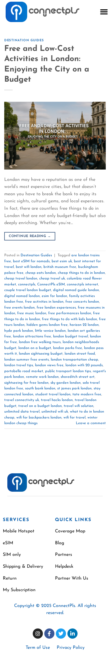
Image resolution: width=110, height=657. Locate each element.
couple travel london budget (27, 290)
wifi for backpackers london (38, 417)
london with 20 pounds (84, 365)
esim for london (54, 296)
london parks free (67, 348)
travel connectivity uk (21, 400)
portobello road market (23, 371)
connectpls (26, 284)
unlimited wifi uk (54, 411)
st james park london (74, 388)
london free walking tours (40, 342)
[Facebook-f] (49, 633)
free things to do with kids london (69, 319)
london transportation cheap (74, 359)
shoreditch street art (77, 377)
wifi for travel (74, 417)
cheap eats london (40, 273)
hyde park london (18, 331)
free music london (31, 313)
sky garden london (65, 383)
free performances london (69, 313)
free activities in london (44, 301)
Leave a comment (91, 423)
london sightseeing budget (41, 353)
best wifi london (28, 267)
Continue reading (30, 236)
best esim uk (62, 261)
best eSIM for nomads (31, 261)
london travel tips (18, 365)
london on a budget (34, 348)
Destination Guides (24, 40)
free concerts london (82, 301)
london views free (49, 365)
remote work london (42, 377)
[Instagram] (38, 633)
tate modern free (86, 394)
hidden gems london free (47, 325)
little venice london (50, 331)
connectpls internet (82, 284)
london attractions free (32, 336)
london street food (80, 353)
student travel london (53, 394)
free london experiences (56, 307)
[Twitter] (61, 633)
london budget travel (70, 336)
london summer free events (26, 359)
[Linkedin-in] (72, 633)
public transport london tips (68, 371)
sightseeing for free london (26, 383)
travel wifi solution (78, 406)
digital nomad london (22, 296)
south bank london (40, 388)
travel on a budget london (40, 406)
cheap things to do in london (81, 273)
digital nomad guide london (76, 290)
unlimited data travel (21, 411)
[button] (104, 12)
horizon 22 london (84, 325)
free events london (19, 307)
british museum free (59, 267)
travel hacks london (57, 400)
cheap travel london (20, 278)
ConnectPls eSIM (51, 284)
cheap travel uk (52, 278)
